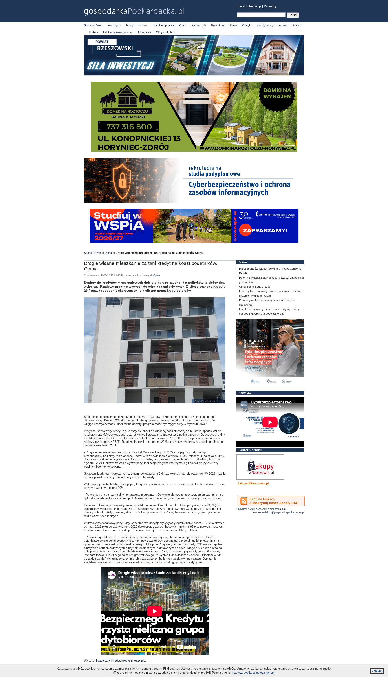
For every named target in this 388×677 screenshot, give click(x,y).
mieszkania (138, 660)
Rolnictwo (217, 25)
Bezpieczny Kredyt (108, 660)
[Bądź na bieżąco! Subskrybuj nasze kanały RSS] (271, 501)
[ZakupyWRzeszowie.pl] (260, 467)
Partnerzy (270, 6)
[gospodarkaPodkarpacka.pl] (134, 12)
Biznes (143, 25)
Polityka (247, 25)
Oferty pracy (265, 25)
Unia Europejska (163, 25)
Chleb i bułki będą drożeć (254, 286)
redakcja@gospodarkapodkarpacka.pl (283, 512)
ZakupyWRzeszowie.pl (253, 483)
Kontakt (242, 6)
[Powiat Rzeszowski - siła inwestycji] (194, 74)
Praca (182, 25)
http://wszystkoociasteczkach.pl (253, 672)
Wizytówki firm (165, 32)
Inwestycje (114, 25)
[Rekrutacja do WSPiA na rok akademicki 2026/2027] (194, 241)
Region (282, 25)
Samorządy (198, 25)
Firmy (130, 25)
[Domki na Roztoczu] (194, 150)
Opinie (233, 25)
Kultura (93, 32)
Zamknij (377, 671)
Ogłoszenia (144, 32)
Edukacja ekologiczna (117, 32)
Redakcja (255, 6)
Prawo (296, 25)
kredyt (125, 660)
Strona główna (93, 25)
